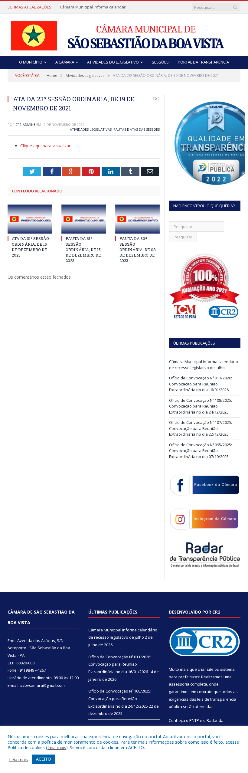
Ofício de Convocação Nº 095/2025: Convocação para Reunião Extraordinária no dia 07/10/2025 (200, 450)
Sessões (160, 62)
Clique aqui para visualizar (45, 146)
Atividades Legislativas (91, 129)
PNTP (194, 720)
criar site (206, 669)
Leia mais (56, 747)
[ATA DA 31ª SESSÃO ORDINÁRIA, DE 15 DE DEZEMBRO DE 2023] (30, 219)
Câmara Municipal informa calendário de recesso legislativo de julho (96, 7)
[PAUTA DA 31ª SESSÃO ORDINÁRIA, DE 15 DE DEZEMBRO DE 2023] (83, 219)
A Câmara (64, 62)
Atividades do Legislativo (113, 62)
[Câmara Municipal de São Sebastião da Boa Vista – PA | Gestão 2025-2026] (124, 34)
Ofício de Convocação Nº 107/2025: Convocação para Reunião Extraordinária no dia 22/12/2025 (200, 428)
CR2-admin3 (25, 124)
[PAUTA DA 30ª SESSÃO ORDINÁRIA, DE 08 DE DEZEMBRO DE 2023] (137, 219)
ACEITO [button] (43, 759)
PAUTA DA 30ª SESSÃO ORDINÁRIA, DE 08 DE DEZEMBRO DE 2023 (137, 249)
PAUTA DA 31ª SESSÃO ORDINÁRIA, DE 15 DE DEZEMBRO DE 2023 (83, 249)
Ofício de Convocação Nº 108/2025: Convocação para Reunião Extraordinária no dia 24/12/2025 (200, 406)
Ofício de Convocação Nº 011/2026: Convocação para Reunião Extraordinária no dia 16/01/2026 (200, 383)
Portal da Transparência (203, 62)
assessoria (179, 684)
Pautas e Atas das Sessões (136, 129)
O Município (30, 62)
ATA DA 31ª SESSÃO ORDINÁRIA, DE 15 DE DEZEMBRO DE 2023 (30, 247)
